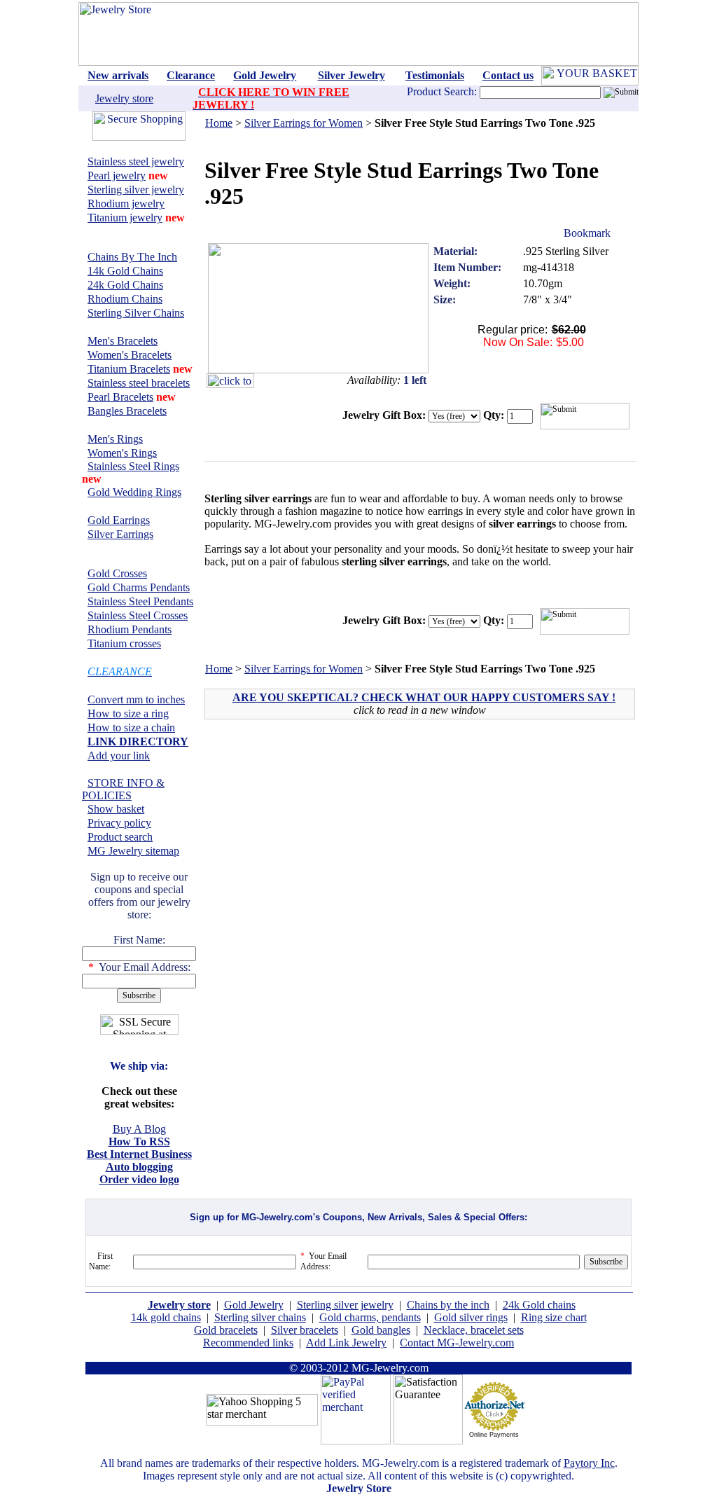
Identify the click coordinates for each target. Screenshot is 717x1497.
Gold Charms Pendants (139, 587)
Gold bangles (380, 1330)
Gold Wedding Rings (134, 492)
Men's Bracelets (123, 341)
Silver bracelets (304, 1330)
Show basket (116, 809)
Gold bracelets (226, 1330)
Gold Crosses (117, 573)
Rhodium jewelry (126, 203)
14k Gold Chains (125, 271)
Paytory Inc (589, 1463)
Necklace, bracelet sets (474, 1330)
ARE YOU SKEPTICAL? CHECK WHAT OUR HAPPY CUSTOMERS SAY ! (423, 697)
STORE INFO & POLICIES (123, 789)
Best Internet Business (139, 1154)
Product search (120, 837)
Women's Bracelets (130, 355)
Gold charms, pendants (370, 1317)
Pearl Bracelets (120, 397)
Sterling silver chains (260, 1317)
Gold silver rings (471, 1317)
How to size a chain (131, 727)
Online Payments (494, 1434)
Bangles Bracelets (127, 411)
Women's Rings (122, 453)
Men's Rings (115, 439)
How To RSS (139, 1141)
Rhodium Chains (125, 299)
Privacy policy (119, 823)
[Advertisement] (326, 831)
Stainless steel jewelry (136, 161)
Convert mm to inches (136, 699)
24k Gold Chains (125, 285)
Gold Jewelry (254, 1305)
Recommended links (248, 1342)
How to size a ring (128, 713)
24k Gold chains (539, 1305)
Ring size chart (554, 1317)
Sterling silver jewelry (136, 189)
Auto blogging (139, 1167)
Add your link (119, 755)
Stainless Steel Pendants (140, 601)
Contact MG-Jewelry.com (457, 1342)
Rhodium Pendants (130, 629)
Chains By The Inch (132, 257)
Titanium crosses (124, 643)
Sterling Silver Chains (136, 313)
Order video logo (139, 1179)
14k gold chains (166, 1317)
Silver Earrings (120, 534)
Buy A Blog (139, 1129)
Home (218, 123)
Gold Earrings (119, 520)
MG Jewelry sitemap (133, 851)
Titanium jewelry (125, 217)
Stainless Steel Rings (133, 466)
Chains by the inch (448, 1305)
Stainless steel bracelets (139, 383)
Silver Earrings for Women (303, 123)
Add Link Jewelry (346, 1342)
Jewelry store (124, 98)
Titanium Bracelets (129, 369)
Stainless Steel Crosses (138, 615)
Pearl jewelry (117, 175)
